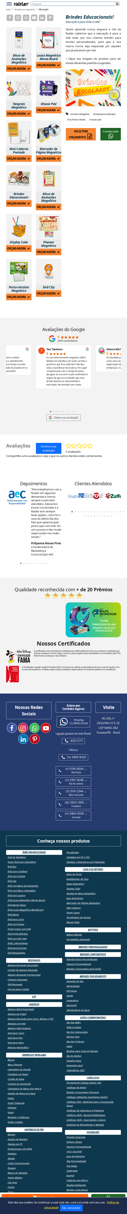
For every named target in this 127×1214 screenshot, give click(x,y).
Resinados (34, 960)
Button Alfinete (74, 934)
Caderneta (72, 1170)
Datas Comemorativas (93, 1017)
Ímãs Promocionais (34, 852)
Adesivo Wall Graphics (19, 1028)
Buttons (93, 929)
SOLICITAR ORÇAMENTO (78, 134)
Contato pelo (111, 131)
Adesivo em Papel (17, 1014)
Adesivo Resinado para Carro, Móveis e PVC (31, 1018)
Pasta (11, 1112)
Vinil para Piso (15, 1037)
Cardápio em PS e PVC (78, 857)
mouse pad (95, 119)
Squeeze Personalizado (78, 964)
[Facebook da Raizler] (10, 18)
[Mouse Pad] (49, 88)
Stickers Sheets (74, 1142)
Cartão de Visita (16, 1079)
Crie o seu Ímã (74, 1151)
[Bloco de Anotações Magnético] (19, 40)
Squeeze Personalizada (78, 1146)
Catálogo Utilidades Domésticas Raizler (87, 1097)
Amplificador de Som (77, 879)
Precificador (72, 852)
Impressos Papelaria (34, 1055)
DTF (34, 996)
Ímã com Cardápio (17, 871)
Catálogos (93, 1077)
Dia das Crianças (75, 1041)
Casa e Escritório (93, 869)
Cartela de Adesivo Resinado (23, 970)
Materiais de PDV (34, 1129)
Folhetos (12, 1107)
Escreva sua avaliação (48, 448)
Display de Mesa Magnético (81, 893)
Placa (10, 1191)
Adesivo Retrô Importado (21, 1009)
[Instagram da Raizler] (18, 18)
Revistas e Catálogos (18, 1117)
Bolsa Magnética (75, 883)
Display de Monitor (18, 1139)
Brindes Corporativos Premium (82, 1092)
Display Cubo (73, 888)
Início (8, 9)
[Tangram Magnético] (19, 88)
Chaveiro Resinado (17, 979)
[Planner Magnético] (49, 227)
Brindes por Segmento (25, 9)
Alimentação (73, 986)
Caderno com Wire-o (77, 1180)
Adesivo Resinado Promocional (24, 974)
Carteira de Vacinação (19, 1083)
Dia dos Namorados (77, 1032)
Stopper (12, 1168)
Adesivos (34, 1004)
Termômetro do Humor (78, 917)
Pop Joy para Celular (18, 989)
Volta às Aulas (73, 1027)
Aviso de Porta (74, 874)
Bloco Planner (15, 1064)
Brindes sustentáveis (77, 1190)
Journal (70, 1175)
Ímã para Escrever (17, 948)
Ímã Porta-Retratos (18, 933)
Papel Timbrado (16, 1103)
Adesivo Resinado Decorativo (23, 965)
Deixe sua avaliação (66, 417)
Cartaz (11, 1187)
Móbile (11, 1158)
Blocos (11, 1059)
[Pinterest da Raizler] (50, 18)
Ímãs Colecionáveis (18, 943)
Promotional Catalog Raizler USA (83, 1082)
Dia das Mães (73, 1022)
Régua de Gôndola (17, 1172)
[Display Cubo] (19, 227)
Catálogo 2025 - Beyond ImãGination (86, 1115)
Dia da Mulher (74, 1055)
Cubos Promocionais (19, 1163)
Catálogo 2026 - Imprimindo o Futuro (86, 1120)
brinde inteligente (80, 114)
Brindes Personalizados (93, 947)
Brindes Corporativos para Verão (83, 968)
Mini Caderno (73, 907)
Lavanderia (72, 1000)
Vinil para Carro (16, 1033)
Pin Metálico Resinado (78, 939)
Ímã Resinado (15, 984)
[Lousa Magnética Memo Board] (49, 40)
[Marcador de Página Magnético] (49, 133)
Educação (43, 9)
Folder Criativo (15, 1122)
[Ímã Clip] (49, 272)
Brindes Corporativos (93, 954)
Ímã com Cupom (16, 895)
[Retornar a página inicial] (21, 3)
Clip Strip (12, 1182)
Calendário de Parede (19, 1069)
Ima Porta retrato (76, 119)
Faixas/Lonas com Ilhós (20, 1148)
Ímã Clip (12, 881)
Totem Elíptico (15, 1177)
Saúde (69, 995)
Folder (11, 1098)
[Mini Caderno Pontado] (19, 133)
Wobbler (12, 1153)
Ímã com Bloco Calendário (22, 890)
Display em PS (15, 1144)
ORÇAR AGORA (16, 68)
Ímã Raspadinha (16, 952)
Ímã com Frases (16, 924)
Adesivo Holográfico (18, 1047)
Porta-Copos (73, 912)
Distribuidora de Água (78, 1010)
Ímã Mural (13, 914)
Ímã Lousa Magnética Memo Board (26, 900)
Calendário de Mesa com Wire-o (25, 1088)
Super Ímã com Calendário (22, 862)
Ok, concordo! (71, 1208)
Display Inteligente (76, 1185)
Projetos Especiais (75, 1137)
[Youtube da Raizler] (34, 18)
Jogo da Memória (75, 1156)
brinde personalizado (104, 114)
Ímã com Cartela (16, 876)
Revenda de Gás (75, 981)
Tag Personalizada (76, 1161)
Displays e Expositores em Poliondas (85, 862)
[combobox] (76, 4)
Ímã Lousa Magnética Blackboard (25, 909)
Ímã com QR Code (17, 938)
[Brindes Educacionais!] (19, 178)
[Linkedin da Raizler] (42, 18)
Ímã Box (12, 866)
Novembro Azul (74, 1065)
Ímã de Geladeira (17, 857)
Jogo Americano (74, 898)
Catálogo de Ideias (76, 1087)
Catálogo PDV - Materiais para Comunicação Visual (90, 1103)
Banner (11, 1134)
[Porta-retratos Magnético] (19, 272)
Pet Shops (71, 990)
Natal (69, 1046)
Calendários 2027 (75, 1070)
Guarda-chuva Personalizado (82, 959)
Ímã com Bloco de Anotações (23, 885)
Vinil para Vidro (16, 1042)
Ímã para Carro (16, 919)
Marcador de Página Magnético (83, 903)
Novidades (93, 1132)
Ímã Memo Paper (17, 905)
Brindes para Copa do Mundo (82, 1051)
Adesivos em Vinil (17, 1023)
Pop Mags (71, 1166)
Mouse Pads (73, 922)
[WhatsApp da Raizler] (26, 18)
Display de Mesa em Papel (21, 1093)
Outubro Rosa (73, 1060)
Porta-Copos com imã (19, 929)
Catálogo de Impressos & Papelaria (85, 1110)
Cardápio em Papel (18, 1074)
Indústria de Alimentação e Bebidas (85, 1124)
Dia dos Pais (73, 1036)
